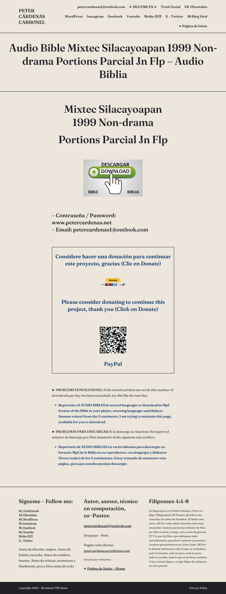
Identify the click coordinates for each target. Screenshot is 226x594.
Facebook (115, 16)
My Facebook (27, 527)
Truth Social (170, 7)
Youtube (133, 16)
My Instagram (28, 523)
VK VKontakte (195, 7)
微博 (152, 16)
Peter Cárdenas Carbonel (32, 16)
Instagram (95, 16)
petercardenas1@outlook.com (107, 526)
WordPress (74, 16)
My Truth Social (29, 510)
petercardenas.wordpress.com (107, 550)
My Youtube (26, 532)
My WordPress (28, 519)
